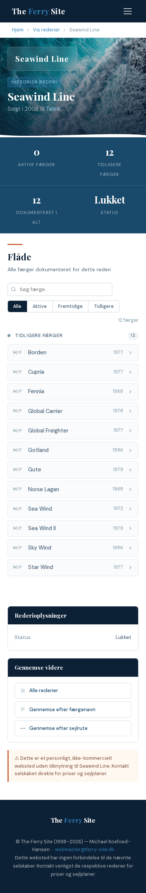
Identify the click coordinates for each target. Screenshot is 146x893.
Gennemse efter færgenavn (62, 709)
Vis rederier (46, 30)
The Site (39, 11)
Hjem (18, 30)
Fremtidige (70, 306)
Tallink (53, 108)
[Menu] (127, 11)
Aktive (40, 306)
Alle (17, 306)
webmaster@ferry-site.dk (84, 849)
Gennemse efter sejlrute (58, 728)
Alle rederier (43, 690)
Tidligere (104, 306)
